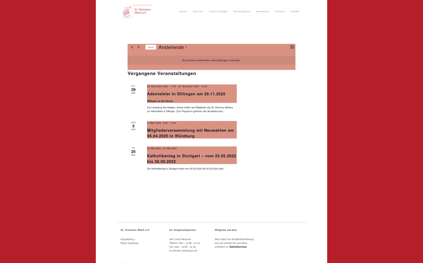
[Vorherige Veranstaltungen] (132, 47)
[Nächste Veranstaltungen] (138, 47)
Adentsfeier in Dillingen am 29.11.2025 (186, 93)
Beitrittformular (238, 247)
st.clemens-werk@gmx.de (183, 250)
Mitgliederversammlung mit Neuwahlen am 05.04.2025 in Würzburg (190, 133)
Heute (151, 47)
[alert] (211, 60)
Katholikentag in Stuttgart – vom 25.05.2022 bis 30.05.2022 (191, 158)
